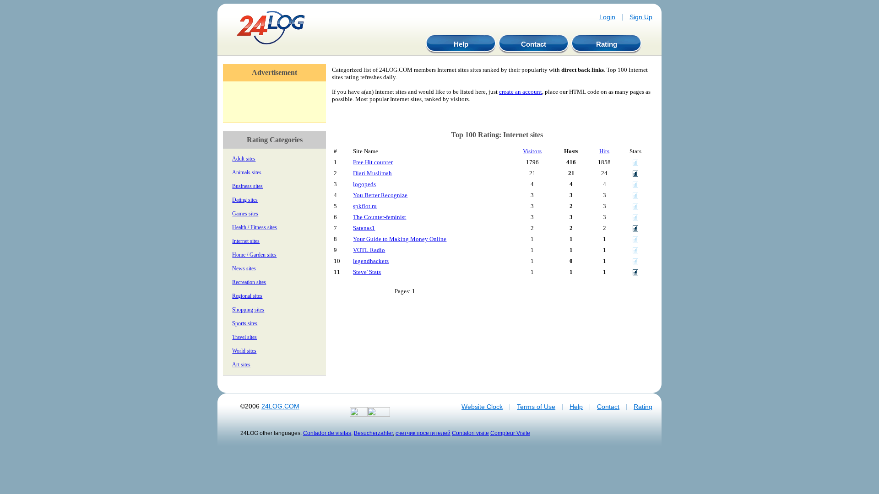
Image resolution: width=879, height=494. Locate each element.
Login (607, 17)
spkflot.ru (365, 206)
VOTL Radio (369, 250)
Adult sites (243, 159)
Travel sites (244, 337)
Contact (533, 44)
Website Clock (482, 406)
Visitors (532, 151)
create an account (520, 91)
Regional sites (247, 296)
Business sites (247, 186)
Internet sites (246, 241)
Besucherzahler (373, 433)
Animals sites (246, 172)
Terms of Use (536, 406)
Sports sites (244, 323)
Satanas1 (364, 228)
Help (461, 44)
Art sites (241, 364)
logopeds (364, 184)
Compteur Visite (510, 433)
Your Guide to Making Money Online (399, 239)
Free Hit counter (373, 162)
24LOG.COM (280, 406)
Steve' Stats (367, 271)
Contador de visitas (327, 433)
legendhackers (371, 261)
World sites (244, 351)
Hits (604, 151)
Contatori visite (470, 433)
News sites (244, 268)
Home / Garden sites (254, 255)
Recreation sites (249, 282)
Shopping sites (248, 309)
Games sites (245, 213)
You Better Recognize (380, 195)
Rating (606, 44)
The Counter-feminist (379, 217)
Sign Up (640, 17)
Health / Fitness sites (254, 227)
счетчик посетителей (423, 433)
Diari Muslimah (372, 173)
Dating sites (245, 200)
